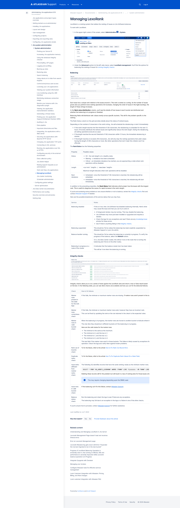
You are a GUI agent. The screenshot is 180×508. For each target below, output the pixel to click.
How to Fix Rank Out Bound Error (117, 348)
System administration (43, 48)
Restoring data (42, 72)
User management (39, 32)
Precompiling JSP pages (45, 63)
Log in (146, 4)
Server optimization (41, 185)
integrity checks (136, 191)
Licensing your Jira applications (47, 87)
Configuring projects (39, 36)
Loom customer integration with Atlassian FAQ (85, 479)
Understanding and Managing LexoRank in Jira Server (88, 432)
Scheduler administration (45, 179)
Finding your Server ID (44, 51)
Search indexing (42, 75)
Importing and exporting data (43, 39)
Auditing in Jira (42, 122)
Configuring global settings (44, 182)
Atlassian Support (82, 193)
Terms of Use (122, 502)
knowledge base (141, 219)
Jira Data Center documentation (43, 189)
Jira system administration (42, 45)
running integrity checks (106, 67)
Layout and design (39, 29)
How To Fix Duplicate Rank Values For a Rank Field (122, 356)
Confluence (80, 491)
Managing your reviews (78, 464)
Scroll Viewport (91, 491)
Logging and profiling (44, 66)
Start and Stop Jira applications (47, 170)
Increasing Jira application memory (49, 54)
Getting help (37, 198)
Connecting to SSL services (46, 145)
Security (132, 502)
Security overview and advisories (44, 195)
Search (140, 4)
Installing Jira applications (41, 26)
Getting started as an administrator (44, 23)
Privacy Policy (110, 502)
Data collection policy (44, 158)
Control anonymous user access (47, 83)
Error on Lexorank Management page (82, 441)
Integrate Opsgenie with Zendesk (81, 460)
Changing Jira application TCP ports (49, 142)
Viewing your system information (48, 90)
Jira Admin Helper (43, 161)
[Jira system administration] (125, 13)
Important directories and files (47, 128)
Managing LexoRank (44, 173)
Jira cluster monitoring (44, 176)
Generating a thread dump (46, 114)
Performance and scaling (41, 192)
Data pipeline (41, 125)
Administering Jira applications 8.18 (44, 12)
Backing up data (42, 69)
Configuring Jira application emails (44, 42)
